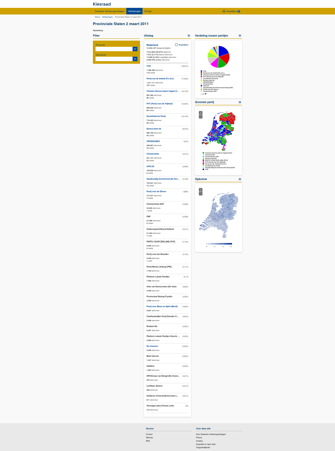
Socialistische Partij (156, 116)
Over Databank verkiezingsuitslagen (211, 434)
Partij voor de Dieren (156, 191)
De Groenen (152, 346)
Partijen (148, 11)
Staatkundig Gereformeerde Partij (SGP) (166, 178)
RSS (148, 441)
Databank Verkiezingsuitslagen (109, 11)
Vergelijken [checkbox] (183, 44)
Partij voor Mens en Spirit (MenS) (162, 306)
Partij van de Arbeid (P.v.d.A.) (160, 78)
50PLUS (150, 166)
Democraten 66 (154, 128)
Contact (149, 434)
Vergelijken (232, 11)
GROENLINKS (153, 141)
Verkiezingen (134, 11)
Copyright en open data (206, 444)
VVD (149, 66)
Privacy (199, 437)
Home (97, 17)
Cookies (199, 441)
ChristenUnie (153, 153)
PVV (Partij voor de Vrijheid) (160, 103)
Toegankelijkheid (203, 447)
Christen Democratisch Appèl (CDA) (164, 91)
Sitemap (149, 437)
